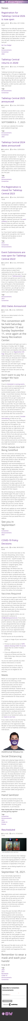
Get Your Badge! (6, 45)
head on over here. (9, 717)
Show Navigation (2, 2)
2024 (2, 177)
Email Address (6, 994)
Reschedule (4, 973)
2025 (2, 137)
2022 (2, 298)
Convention (5, 52)
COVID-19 (4, 822)
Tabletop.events (17, 276)
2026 (2, 54)
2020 (2, 970)
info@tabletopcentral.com (9, 618)
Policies (3, 824)
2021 (2, 820)
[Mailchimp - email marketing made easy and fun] (10, 1004)
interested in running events (15, 384)
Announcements (6, 50)
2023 (2, 243)
